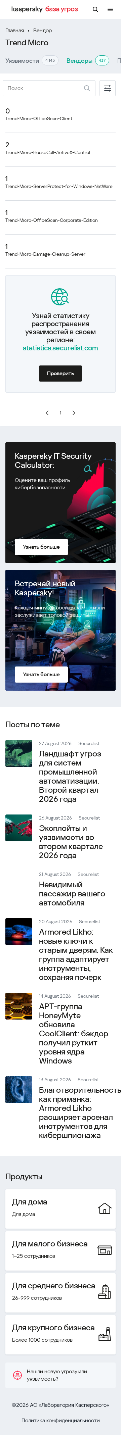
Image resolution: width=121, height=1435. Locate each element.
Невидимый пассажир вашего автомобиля (72, 893)
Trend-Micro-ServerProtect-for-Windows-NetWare (59, 186)
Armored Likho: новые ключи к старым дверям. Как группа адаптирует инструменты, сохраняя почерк (76, 954)
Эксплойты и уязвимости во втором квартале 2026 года (71, 842)
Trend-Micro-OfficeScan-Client (38, 118)
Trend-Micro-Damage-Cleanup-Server (45, 254)
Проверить (60, 373)
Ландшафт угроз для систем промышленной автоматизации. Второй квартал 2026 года (70, 776)
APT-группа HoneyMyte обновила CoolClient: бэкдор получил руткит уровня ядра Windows (73, 1034)
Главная (14, 30)
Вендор (42, 30)
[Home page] (45, 9)
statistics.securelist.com (60, 348)
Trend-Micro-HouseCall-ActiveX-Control (47, 152)
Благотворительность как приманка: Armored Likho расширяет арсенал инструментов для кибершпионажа (80, 1112)
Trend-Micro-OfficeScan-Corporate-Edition (51, 220)
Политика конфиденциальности (61, 1420)
